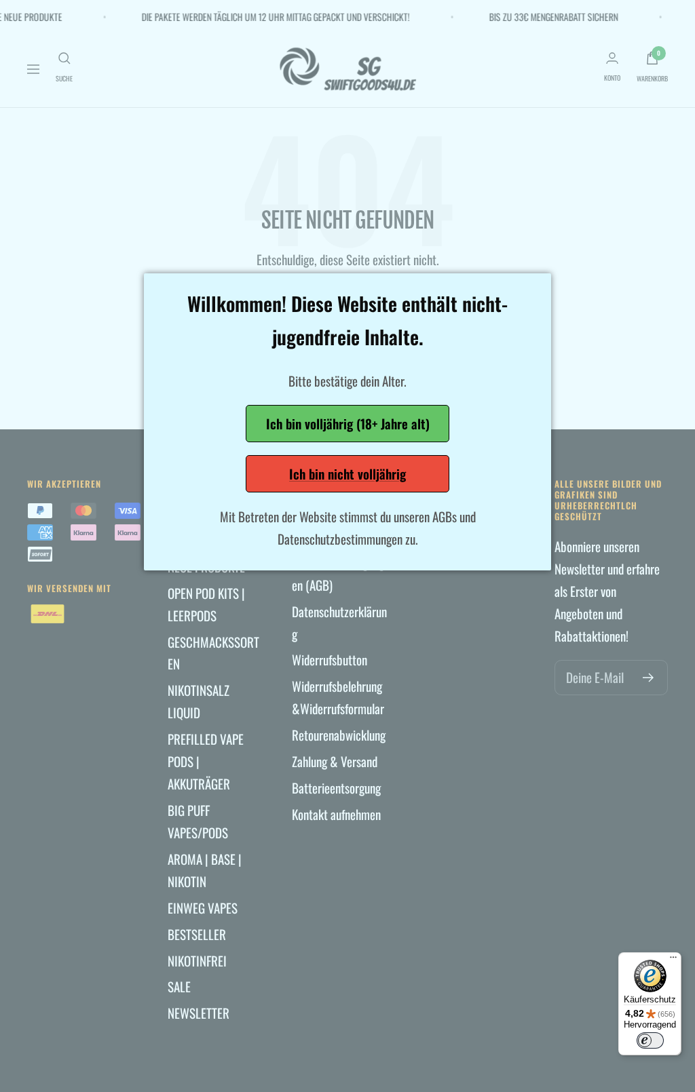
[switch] (650, 1040)
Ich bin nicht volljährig (347, 473)
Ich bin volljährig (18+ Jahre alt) (348, 423)
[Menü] (673, 960)
